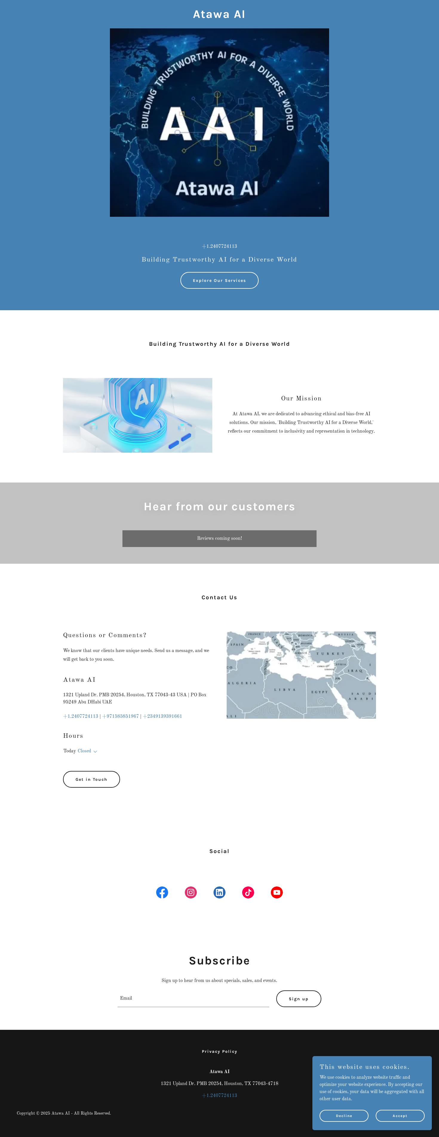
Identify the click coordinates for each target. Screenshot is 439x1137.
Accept (400, 1115)
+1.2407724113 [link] (219, 246)
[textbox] (193, 998)
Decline (344, 1115)
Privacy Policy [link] (219, 1051)
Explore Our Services (219, 280)
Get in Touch (92, 779)
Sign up (299, 998)
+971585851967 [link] (120, 716)
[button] (94, 751)
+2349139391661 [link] (162, 716)
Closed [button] (84, 751)
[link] (219, 16)
